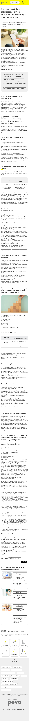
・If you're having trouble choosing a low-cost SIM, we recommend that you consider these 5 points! (14, 83)
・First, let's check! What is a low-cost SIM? (13, 74)
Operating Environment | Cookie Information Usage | (11, 687)
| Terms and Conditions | (16, 670)
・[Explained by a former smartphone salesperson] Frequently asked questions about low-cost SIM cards (13, 78)
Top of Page (14, 661)
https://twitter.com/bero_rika (15, 557)
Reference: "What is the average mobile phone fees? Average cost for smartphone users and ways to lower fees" (13, 378)
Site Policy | (24, 675)
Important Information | (6, 667)
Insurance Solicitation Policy (7, 681)
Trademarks (5, 678)
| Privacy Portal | (5, 675)
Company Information (6, 689)
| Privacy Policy (20, 672)
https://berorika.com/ (14, 558)
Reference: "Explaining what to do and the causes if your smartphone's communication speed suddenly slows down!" (14, 282)
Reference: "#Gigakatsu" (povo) (8, 456)
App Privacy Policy (17, 667)
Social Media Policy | (15, 675)
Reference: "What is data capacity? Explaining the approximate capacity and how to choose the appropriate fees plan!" (13, 407)
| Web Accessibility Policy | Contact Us (9, 684)
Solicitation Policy (14, 678)
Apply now (14, 2)
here (2, 513)
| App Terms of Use (5, 670)
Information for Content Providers (8, 672)
